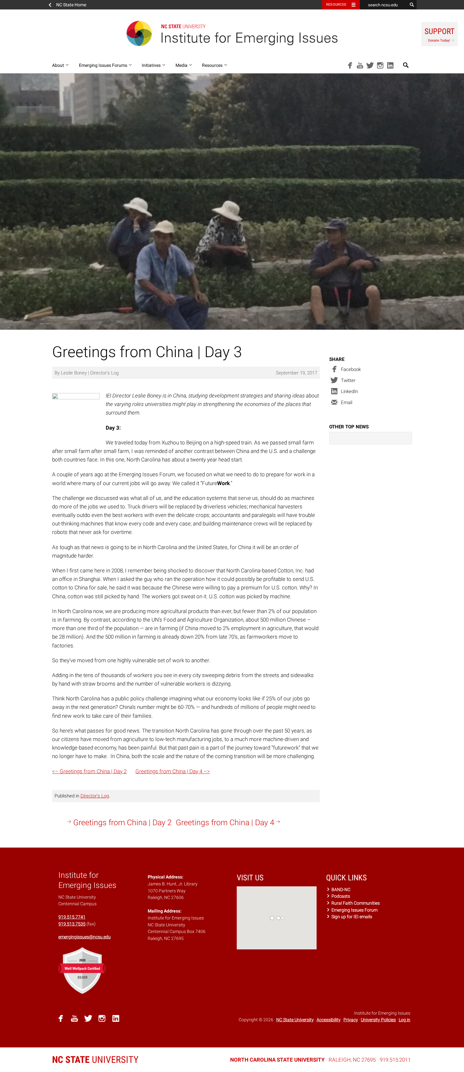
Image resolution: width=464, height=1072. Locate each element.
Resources (336, 5)
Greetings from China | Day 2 (122, 822)
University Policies (378, 1019)
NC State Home (71, 4)
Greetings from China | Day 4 (225, 822)
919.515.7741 (72, 916)
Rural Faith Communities (355, 903)
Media (181, 65)
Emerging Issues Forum (354, 910)
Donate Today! (440, 35)
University (95, 1059)
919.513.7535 (72, 923)
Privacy (350, 1019)
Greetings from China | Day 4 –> (172, 771)
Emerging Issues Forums (103, 65)
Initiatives (152, 65)
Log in (404, 1019)
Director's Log (94, 796)
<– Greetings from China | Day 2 (89, 771)
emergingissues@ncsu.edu (84, 936)
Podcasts (340, 896)
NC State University (295, 1019)
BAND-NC (340, 889)
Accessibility (329, 1019)
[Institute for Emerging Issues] (232, 33)
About (58, 65)
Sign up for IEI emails (351, 916)
